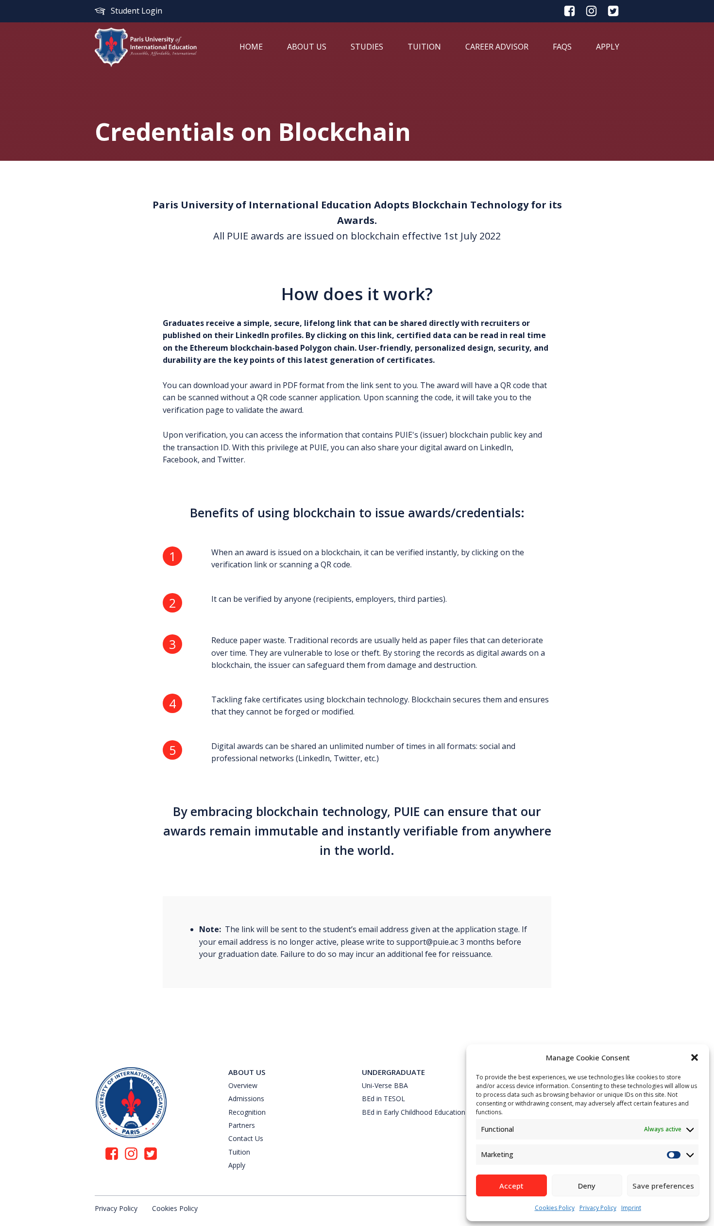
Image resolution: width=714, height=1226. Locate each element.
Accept (511, 1186)
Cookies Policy (555, 1208)
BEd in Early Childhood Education (413, 1112)
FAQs (562, 46)
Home (251, 46)
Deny (586, 1186)
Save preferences (663, 1186)
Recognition (247, 1112)
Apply (607, 46)
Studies (367, 46)
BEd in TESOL (383, 1098)
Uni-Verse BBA (385, 1085)
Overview (242, 1085)
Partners (241, 1125)
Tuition (424, 46)
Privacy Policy (597, 1208)
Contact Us (245, 1138)
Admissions (246, 1098)
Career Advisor (496, 46)
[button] (694, 1057)
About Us (306, 46)
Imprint (631, 1208)
